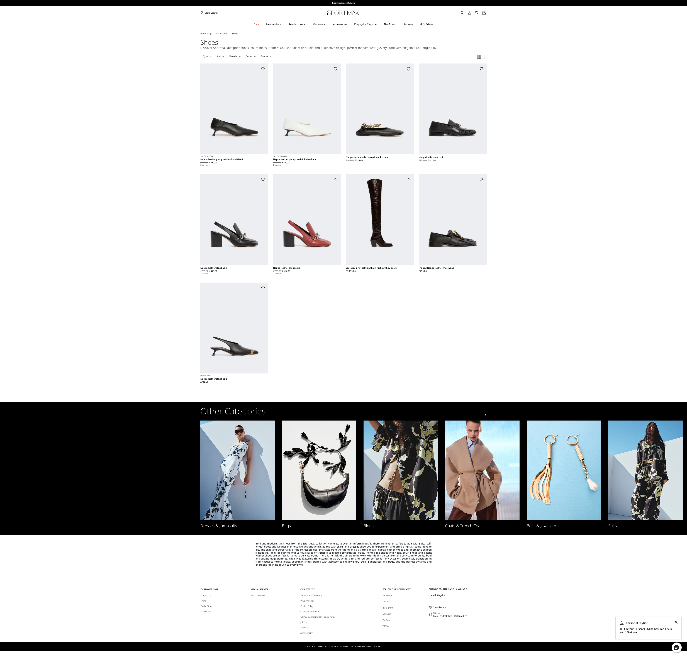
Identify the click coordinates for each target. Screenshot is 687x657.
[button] (677, 648)
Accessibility (306, 633)
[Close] (676, 622)
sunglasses (375, 561)
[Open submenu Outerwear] (328, 24)
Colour (249, 56)
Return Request (258, 595)
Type (205, 56)
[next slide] (485, 415)
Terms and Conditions (311, 595)
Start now (632, 632)
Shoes (235, 33)
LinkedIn (387, 613)
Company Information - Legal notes (317, 617)
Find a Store (206, 606)
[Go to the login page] (469, 13)
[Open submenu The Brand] (398, 24)
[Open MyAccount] (473, 13)
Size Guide (206, 611)
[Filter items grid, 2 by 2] (485, 57)
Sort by (264, 56)
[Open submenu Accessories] (349, 24)
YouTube (387, 620)
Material (233, 56)
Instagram (388, 607)
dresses (354, 546)
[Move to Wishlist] (263, 69)
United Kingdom (437, 595)
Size (218, 56)
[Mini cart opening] (488, 13)
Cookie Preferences (310, 611)
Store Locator (440, 607)
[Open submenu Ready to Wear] (308, 24)
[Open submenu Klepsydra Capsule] (379, 24)
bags (391, 561)
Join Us (303, 622)
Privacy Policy (307, 601)
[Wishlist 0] (477, 13)
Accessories (222, 33)
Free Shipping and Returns (343, 3)
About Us (305, 627)
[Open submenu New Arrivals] (283, 24)
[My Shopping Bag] (484, 13)
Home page (206, 33)
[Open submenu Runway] (415, 24)
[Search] (462, 13)
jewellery (353, 561)
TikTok (386, 626)
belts (364, 561)
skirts (340, 546)
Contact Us (206, 595)
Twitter (386, 601)
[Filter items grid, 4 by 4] (479, 57)
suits (422, 543)
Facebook (387, 595)
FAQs (203, 601)
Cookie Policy (306, 606)
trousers (323, 552)
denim (377, 555)
